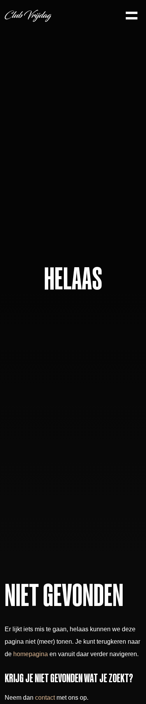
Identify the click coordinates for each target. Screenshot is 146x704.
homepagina (30, 654)
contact (45, 697)
